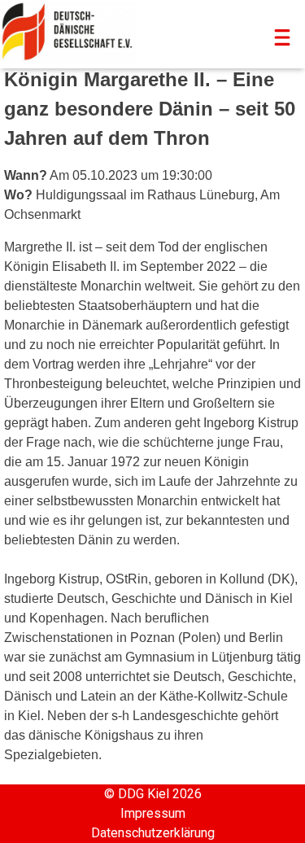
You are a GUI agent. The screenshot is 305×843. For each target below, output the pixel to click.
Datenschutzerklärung (153, 833)
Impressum (152, 813)
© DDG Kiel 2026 (153, 794)
